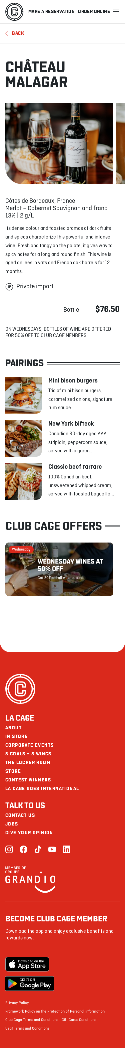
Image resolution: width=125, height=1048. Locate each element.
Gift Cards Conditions (79, 1020)
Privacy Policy (17, 1003)
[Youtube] (52, 850)
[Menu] (116, 12)
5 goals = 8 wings (28, 754)
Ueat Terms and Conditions (27, 1028)
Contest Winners (28, 780)
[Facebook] (23, 850)
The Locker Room (27, 762)
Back (18, 33)
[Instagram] (9, 850)
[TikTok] (38, 850)
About (13, 728)
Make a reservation (51, 11)
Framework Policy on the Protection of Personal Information (55, 1011)
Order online (94, 11)
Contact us (20, 815)
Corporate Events (29, 745)
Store (13, 771)
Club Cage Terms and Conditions (31, 1020)
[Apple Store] (29, 964)
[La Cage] (14, 12)
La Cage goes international (42, 788)
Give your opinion (29, 833)
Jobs (11, 824)
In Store (16, 736)
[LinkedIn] (66, 850)
